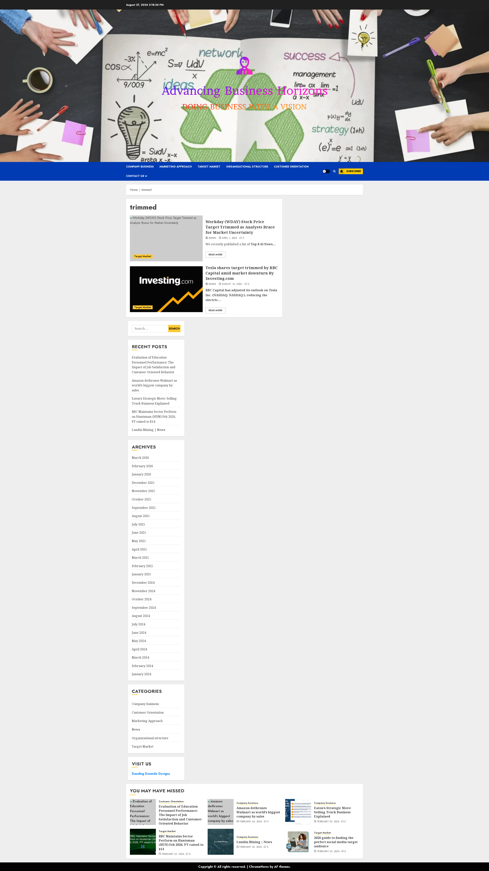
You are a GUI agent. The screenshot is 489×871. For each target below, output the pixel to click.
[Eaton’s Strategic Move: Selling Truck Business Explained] (298, 812)
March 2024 (140, 657)
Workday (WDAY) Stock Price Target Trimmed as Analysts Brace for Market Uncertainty (240, 227)
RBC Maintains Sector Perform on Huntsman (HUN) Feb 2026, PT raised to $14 (154, 416)
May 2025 (139, 541)
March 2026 (140, 458)
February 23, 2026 (173, 854)
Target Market (209, 166)
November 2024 (143, 591)
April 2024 (139, 649)
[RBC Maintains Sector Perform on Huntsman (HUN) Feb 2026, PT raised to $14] (143, 842)
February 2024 (142, 666)
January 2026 (141, 474)
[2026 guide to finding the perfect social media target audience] (298, 842)
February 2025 (142, 566)
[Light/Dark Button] (326, 171)
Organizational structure (247, 166)
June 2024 (139, 633)
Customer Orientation (291, 166)
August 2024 (141, 616)
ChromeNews (259, 867)
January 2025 (141, 574)
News (136, 729)
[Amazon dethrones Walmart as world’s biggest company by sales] (221, 812)
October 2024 (141, 599)
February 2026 (142, 466)
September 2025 (144, 508)
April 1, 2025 (229, 238)
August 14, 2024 (232, 284)
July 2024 (138, 624)
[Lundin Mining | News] (221, 842)
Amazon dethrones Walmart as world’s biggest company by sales (154, 385)
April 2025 (139, 549)
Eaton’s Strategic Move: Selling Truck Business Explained (332, 812)
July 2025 (138, 524)
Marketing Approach (175, 166)
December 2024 (143, 582)
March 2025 (140, 557)
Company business (140, 166)
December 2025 (143, 483)
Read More (215, 254)
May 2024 (139, 641)
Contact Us (135, 176)
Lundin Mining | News (148, 430)
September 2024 (144, 607)
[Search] (334, 171)
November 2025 (143, 491)
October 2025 (141, 499)
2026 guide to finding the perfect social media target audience (336, 842)
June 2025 (139, 532)
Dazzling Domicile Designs (151, 773)
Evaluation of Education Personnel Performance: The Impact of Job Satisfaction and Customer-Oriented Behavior (153, 364)
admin (212, 238)
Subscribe (353, 171)
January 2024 (141, 674)
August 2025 (141, 516)
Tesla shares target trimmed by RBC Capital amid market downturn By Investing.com (242, 273)
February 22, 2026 (251, 847)
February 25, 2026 (328, 821)
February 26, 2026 (251, 821)
